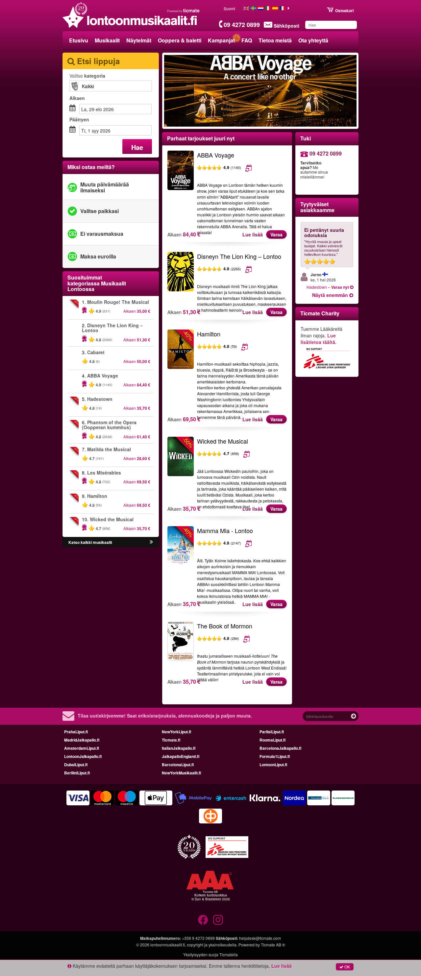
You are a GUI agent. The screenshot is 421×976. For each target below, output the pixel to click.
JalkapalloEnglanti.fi (180, 756)
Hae (137, 147)
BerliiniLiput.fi (77, 773)
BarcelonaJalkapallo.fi (280, 748)
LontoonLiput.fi (273, 765)
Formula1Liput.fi (275, 756)
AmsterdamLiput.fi (81, 748)
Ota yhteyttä (313, 40)
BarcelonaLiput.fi (178, 765)
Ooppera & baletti (179, 40)
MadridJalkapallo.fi (81, 740)
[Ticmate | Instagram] (218, 920)
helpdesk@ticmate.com (260, 938)
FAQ (246, 40)
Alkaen (77, 98)
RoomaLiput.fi (272, 740)
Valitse (87, 75)
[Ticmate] (183, 10)
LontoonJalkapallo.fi (83, 756)
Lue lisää (252, 234)
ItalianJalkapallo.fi (178, 748)
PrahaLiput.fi (76, 732)
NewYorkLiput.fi (176, 732)
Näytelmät (138, 40)
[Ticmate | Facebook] (203, 920)
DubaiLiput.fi (75, 765)
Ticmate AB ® (273, 944)
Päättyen (79, 119)
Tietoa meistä (275, 40)
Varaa (276, 234)
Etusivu (78, 40)
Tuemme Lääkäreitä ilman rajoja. (321, 335)
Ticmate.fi (171, 740)
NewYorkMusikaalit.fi (181, 773)
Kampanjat (221, 40)
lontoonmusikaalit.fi (167, 944)
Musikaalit (107, 40)
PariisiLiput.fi (272, 732)
